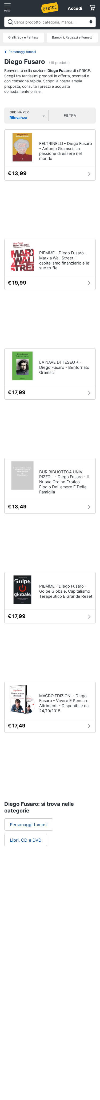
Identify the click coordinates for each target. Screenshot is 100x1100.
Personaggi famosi (22, 52)
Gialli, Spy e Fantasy (23, 37)
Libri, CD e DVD (26, 840)
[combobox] (50, 22)
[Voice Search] (91, 22)
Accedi (75, 8)
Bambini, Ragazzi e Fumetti (72, 37)
